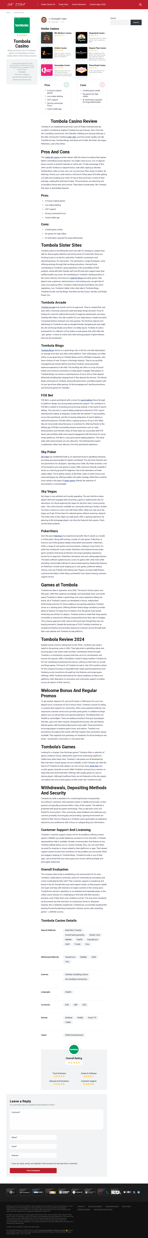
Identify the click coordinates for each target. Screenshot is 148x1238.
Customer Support (88, 1081)
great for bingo (76, 278)
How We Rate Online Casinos (103, 1209)
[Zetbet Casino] (47, 58)
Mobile (80, 1018)
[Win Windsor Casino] (47, 43)
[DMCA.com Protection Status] (127, 1192)
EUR (67, 1005)
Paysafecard (92, 939)
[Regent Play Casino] (81, 58)
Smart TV (92, 1018)
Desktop (68, 1018)
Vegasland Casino (97, 33)
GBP (75, 1005)
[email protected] (45, 1230)
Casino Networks (79, 4)
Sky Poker (45, 457)
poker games (69, 481)
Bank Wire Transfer (73, 930)
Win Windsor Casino (63, 33)
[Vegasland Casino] (81, 43)
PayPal (79, 939)
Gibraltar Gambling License (76, 974)
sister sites (71, 137)
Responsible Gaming (112, 1206)
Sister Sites (63, 4)
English (68, 992)
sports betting (86, 400)
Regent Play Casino (97, 48)
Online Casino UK (48, 4)
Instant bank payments (74, 935)
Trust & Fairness (59, 1073)
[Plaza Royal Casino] (81, 75)
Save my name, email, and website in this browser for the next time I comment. (44, 1163)
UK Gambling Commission (76, 979)
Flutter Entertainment (74, 1035)
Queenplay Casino (62, 65)
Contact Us (81, 1206)
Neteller (68, 939)
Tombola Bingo (47, 350)
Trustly (77, 944)
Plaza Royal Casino (97, 65)
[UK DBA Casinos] (16, 4)
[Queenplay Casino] (47, 75)
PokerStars (58, 536)
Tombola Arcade (48, 307)
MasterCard (70, 957)
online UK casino (52, 157)
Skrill (67, 944)
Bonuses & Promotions (59, 1081)
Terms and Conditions (95, 1206)
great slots (94, 766)
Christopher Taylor (59, 19)
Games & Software (89, 1073)
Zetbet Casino (60, 48)
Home (8, 12)
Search (113, 18)
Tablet (68, 1022)
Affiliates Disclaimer (83, 1209)
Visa (87, 944)
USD (84, 1005)
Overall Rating (74, 1058)
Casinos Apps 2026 (98, 4)
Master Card (94, 935)
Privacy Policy (126, 1206)
